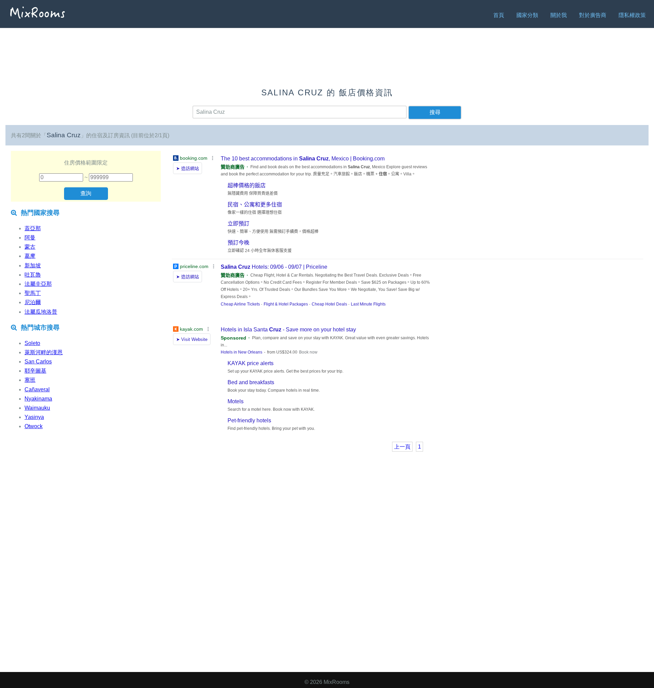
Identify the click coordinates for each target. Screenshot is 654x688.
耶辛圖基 (35, 371)
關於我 (558, 15)
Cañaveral (37, 389)
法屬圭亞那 (38, 284)
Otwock (34, 426)
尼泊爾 (33, 302)
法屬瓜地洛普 (41, 312)
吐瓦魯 (33, 275)
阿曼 (30, 237)
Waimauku (37, 408)
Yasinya (34, 417)
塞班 (30, 380)
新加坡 (33, 265)
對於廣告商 (592, 15)
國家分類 (527, 15)
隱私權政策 (632, 15)
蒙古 (30, 247)
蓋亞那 (33, 228)
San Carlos (38, 361)
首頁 (498, 15)
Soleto (32, 343)
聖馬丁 (33, 293)
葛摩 (30, 256)
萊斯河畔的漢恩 (44, 352)
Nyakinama (38, 399)
